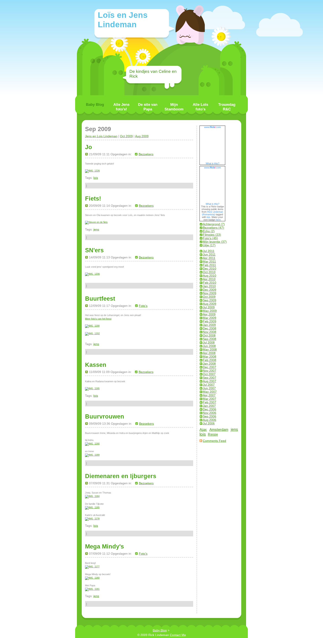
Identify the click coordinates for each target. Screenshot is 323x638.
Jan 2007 (209, 406)
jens (96, 229)
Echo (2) (209, 231)
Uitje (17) (209, 245)
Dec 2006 (209, 409)
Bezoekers (146, 154)
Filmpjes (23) (212, 234)
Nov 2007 (209, 370)
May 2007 (210, 391)
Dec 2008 (209, 328)
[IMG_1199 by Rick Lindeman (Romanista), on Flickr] (92, 325)
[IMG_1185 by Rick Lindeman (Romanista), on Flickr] (92, 507)
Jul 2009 (209, 307)
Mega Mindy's (104, 546)
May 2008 (210, 349)
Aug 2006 (209, 420)
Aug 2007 (209, 381)
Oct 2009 (126, 136)
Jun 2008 (209, 346)
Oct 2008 (209, 335)
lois (95, 177)
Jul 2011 (208, 251)
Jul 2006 (209, 423)
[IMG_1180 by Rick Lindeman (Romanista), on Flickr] (92, 577)
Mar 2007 (209, 398)
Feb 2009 (209, 321)
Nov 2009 (209, 293)
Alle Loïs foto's (200, 106)
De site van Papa (147, 106)
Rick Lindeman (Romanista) (212, 213)
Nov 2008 (209, 332)
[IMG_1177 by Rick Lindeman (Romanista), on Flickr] (92, 566)
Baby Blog (95, 104)
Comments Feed (214, 440)
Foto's (143, 305)
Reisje (213, 434)
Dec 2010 (209, 268)
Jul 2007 (209, 384)
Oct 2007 (209, 374)
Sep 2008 (209, 339)
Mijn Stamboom (174, 106)
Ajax (203, 429)
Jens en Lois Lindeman (101, 136)
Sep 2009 (209, 300)
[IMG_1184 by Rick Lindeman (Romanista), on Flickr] (92, 496)
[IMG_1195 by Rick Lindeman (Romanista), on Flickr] (92, 388)
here (218, 219)
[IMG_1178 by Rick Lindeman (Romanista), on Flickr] (92, 518)
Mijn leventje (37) (215, 241)
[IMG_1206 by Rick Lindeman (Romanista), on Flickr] (92, 273)
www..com (212, 127)
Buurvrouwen (104, 416)
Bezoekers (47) (213, 227)
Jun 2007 (209, 388)
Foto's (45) (210, 238)
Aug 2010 (209, 275)
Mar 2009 (209, 318)
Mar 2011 (209, 261)
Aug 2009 (142, 136)
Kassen (95, 364)
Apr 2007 (209, 395)
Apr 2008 (209, 353)
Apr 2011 (209, 258)
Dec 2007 (209, 367)
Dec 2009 (209, 289)
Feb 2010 (209, 282)
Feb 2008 (209, 360)
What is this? (212, 163)
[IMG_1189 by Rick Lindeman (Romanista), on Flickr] (92, 454)
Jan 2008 (209, 363)
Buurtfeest (100, 298)
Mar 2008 (209, 356)
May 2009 (210, 311)
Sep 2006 (209, 416)
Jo (88, 147)
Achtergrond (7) (214, 224)
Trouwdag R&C (226, 106)
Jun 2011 (209, 254)
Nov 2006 (209, 413)
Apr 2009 (209, 314)
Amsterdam (218, 430)
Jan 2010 (209, 286)
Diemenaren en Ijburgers (120, 476)
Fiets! (93, 198)
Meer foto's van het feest (98, 318)
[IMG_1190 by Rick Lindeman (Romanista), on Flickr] (92, 443)
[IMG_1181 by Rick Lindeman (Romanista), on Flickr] (92, 589)
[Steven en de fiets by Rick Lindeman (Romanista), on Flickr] (96, 222)
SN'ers (94, 250)
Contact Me (178, 635)
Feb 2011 (209, 265)
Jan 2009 (209, 325)
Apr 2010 (209, 279)
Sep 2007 (209, 377)
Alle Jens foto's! (121, 106)
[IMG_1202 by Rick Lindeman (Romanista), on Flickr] (92, 333)
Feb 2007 (209, 402)
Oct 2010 (209, 272)
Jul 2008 (209, 342)
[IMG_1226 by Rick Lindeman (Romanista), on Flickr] (92, 170)
